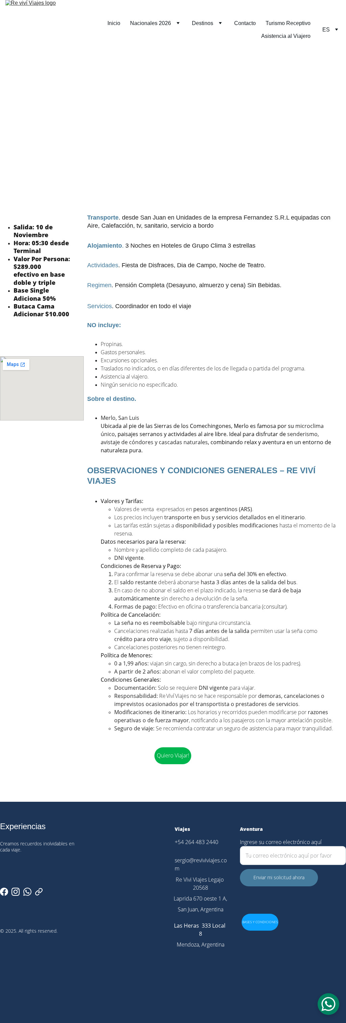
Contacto (245, 23)
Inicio (113, 23)
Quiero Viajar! (173, 755)
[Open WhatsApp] (328, 1004)
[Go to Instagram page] (15, 892)
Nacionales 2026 (150, 23)
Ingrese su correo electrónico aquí (281, 842)
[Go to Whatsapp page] (27, 892)
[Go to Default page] (39, 892)
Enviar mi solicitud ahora (278, 877)
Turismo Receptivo (288, 23)
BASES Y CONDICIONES (260, 921)
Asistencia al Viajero (286, 36)
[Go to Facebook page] (4, 892)
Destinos (202, 23)
